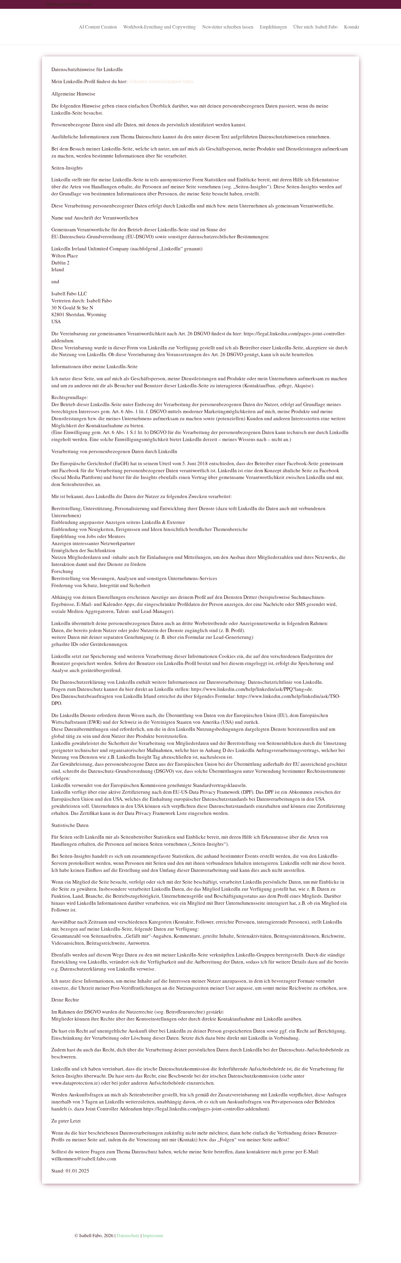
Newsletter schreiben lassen (227, 27)
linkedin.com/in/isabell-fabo (161, 81)
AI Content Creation (98, 27)
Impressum (153, 1235)
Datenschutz (128, 1235)
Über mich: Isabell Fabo (315, 27)
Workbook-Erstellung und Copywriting (159, 27)
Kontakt (351, 27)
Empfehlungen (273, 27)
